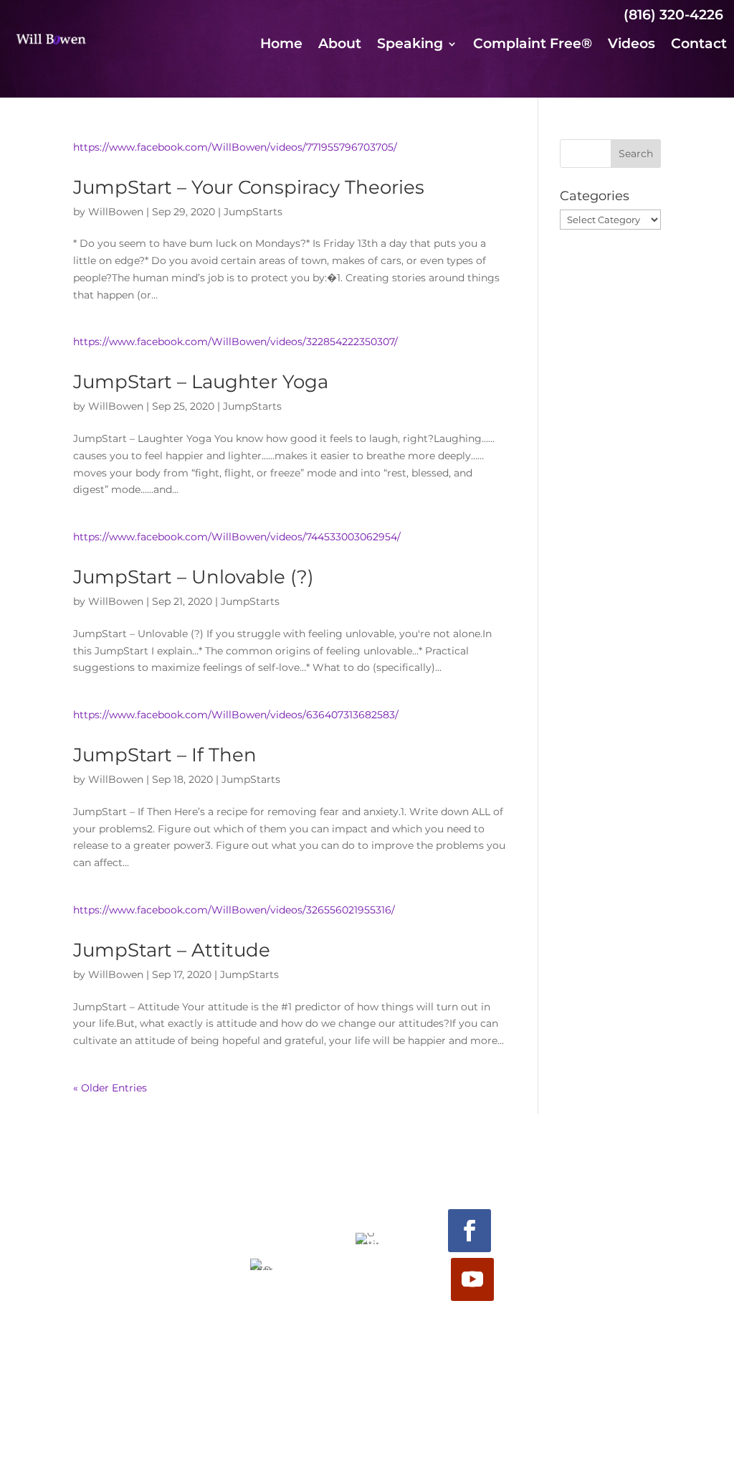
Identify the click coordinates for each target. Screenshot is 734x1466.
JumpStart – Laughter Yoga (200, 381)
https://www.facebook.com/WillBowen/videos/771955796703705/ (235, 147)
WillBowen (115, 211)
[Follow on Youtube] (472, 1279)
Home (281, 45)
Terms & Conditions (367, 1429)
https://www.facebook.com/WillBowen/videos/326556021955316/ (234, 909)
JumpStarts (253, 211)
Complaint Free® (532, 45)
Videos (631, 45)
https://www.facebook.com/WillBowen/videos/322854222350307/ (235, 341)
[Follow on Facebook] (469, 1230)
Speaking (410, 45)
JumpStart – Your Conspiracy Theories (248, 187)
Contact (699, 45)
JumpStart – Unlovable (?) (193, 576)
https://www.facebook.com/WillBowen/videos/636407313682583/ (236, 714)
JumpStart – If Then (165, 754)
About (339, 45)
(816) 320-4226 (673, 14)
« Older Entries (110, 1087)
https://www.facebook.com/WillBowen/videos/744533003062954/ (237, 536)
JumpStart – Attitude (171, 950)
